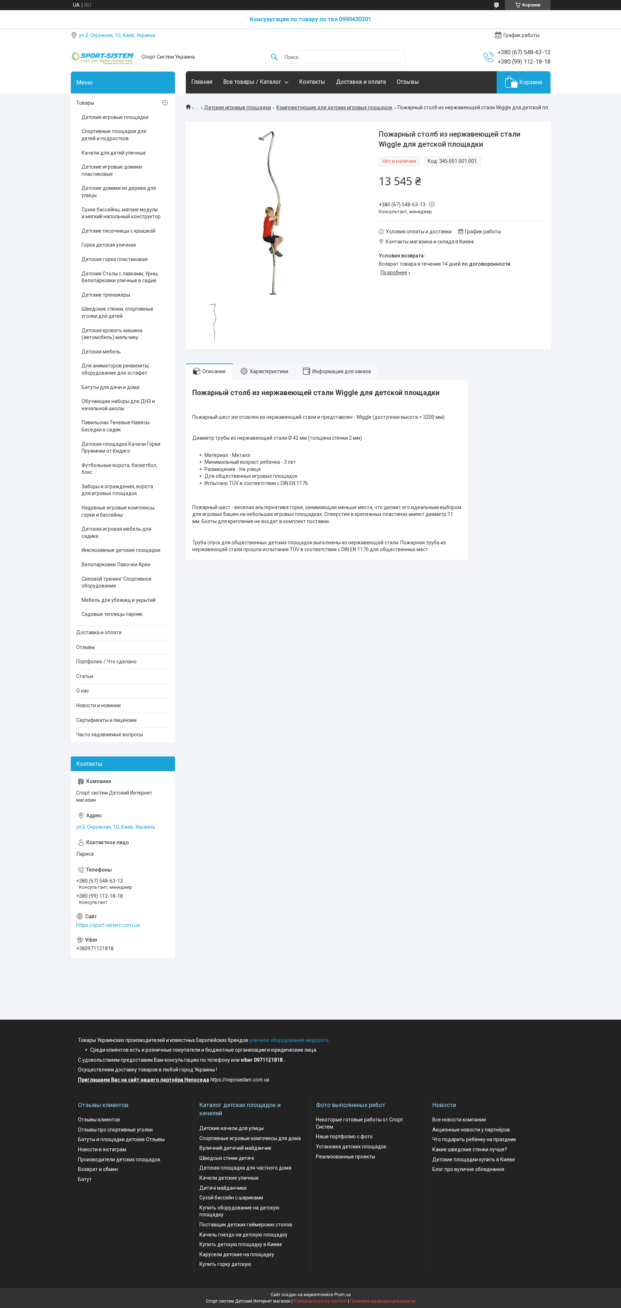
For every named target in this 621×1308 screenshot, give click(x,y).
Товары (85, 103)
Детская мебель (101, 352)
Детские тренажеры (106, 295)
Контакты (312, 81)
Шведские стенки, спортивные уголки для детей (117, 312)
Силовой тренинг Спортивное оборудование (117, 582)
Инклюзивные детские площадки (121, 550)
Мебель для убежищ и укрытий (119, 600)
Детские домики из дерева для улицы (119, 191)
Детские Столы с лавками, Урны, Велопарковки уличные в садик (120, 277)
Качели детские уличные (229, 1178)
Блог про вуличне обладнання (468, 1169)
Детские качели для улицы (231, 1128)
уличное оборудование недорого (288, 1040)
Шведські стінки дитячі (226, 1158)
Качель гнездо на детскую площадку (243, 1235)
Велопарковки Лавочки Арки (116, 564)
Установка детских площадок (351, 1146)
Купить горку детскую (225, 1264)
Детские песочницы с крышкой (118, 231)
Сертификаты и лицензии (106, 720)
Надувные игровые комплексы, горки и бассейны (118, 511)
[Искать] (274, 57)
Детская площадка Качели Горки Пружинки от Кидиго (121, 447)
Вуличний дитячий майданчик (235, 1148)
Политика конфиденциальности (382, 1301)
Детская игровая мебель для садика (116, 532)
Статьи (84, 676)
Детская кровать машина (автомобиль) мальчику (112, 334)
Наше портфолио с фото (344, 1136)
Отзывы (408, 81)
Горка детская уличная (109, 245)
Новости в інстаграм (102, 1149)
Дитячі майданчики (223, 1188)
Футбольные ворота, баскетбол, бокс (119, 468)
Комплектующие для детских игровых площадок (334, 107)
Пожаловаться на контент (320, 1301)
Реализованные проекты (345, 1157)
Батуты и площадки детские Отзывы (121, 1139)
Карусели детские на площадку (236, 1254)
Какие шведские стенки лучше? (469, 1149)
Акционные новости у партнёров (471, 1130)
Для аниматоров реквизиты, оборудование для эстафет (116, 369)
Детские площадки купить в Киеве (473, 1159)
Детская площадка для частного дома (245, 1168)
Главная (201, 81)
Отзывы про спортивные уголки (115, 1130)
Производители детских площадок (119, 1159)
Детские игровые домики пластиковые (112, 170)
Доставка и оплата (361, 81)
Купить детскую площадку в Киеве (240, 1244)
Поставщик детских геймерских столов (245, 1224)
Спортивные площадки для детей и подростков (114, 134)
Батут (85, 1179)
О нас (82, 691)
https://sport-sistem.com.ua (108, 925)
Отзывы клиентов (99, 1119)
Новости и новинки (98, 705)
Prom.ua (342, 1294)
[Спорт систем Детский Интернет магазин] (103, 57)
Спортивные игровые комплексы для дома (250, 1138)
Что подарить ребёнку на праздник (474, 1139)
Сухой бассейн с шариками (231, 1197)
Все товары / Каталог (252, 81)
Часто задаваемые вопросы (109, 734)
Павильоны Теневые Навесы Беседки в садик (116, 426)
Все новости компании (459, 1119)
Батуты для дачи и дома (110, 387)
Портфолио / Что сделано (106, 661)
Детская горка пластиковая (115, 259)
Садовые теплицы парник (112, 614)
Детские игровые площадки (237, 107)
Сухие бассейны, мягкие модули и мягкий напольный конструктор (121, 213)
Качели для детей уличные (114, 153)
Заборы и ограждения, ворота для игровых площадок (117, 490)
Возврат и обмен (98, 1169)
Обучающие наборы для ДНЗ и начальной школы (118, 404)
